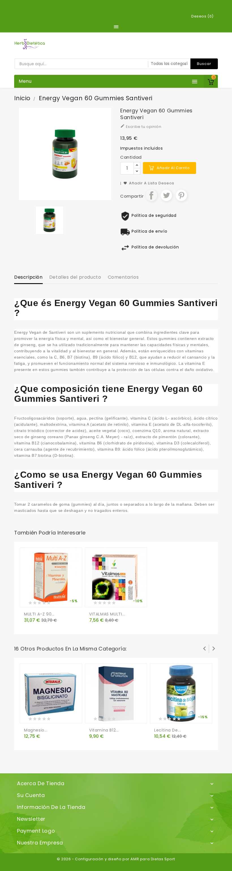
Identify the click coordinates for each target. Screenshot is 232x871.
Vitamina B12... (104, 730)
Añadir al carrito (173, 168)
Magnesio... (36, 730)
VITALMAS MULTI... (107, 614)
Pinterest (181, 195)
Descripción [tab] (28, 277)
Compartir (151, 195)
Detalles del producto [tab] (75, 277)
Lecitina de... (167, 730)
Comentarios (123, 277)
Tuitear (166, 195)
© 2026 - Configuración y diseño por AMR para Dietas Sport (116, 859)
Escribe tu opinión (140, 126)
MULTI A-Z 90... (39, 614)
